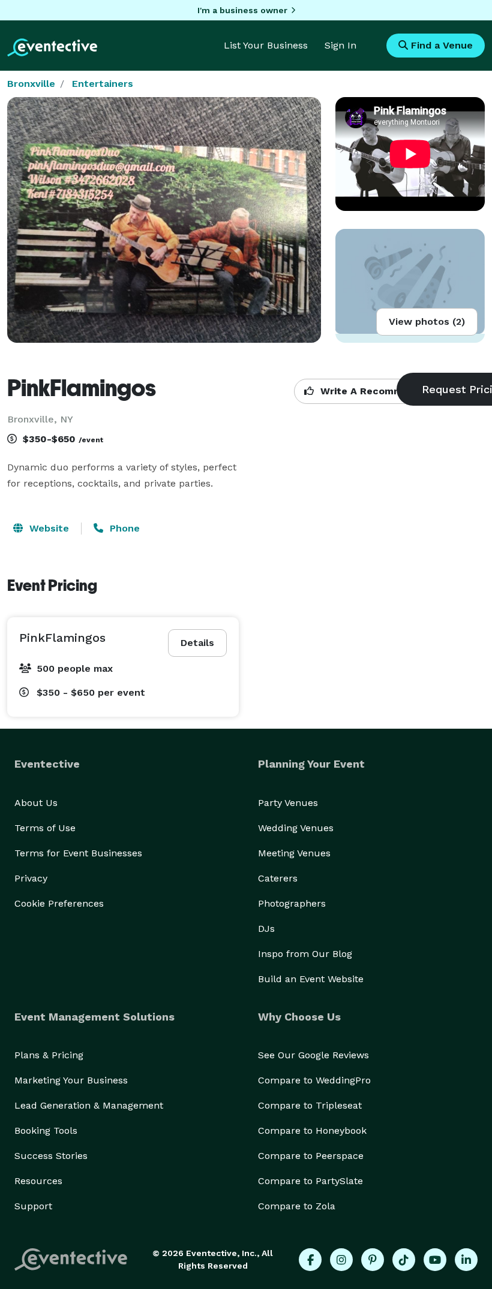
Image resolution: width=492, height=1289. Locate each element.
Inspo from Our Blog (305, 953)
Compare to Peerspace (311, 1155)
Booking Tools (45, 1130)
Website (47, 528)
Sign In (340, 45)
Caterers (278, 878)
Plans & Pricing (48, 1055)
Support (33, 1206)
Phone (123, 528)
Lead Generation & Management (88, 1105)
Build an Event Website (311, 979)
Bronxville (31, 83)
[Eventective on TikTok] (403, 1259)
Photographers (292, 903)
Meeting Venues (294, 853)
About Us (36, 802)
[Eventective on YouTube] (435, 1259)
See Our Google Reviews (313, 1055)
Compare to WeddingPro (314, 1080)
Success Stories (51, 1155)
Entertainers (102, 83)
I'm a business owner (242, 10)
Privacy (30, 878)
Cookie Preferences (59, 903)
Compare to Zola (296, 1206)
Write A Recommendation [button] (381, 391)
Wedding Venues (296, 828)
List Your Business (266, 45)
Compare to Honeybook (312, 1130)
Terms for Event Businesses (78, 853)
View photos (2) (427, 321)
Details (197, 642)
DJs (266, 928)
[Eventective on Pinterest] (372, 1259)
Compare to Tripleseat (310, 1105)
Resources (38, 1181)
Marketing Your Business (71, 1080)
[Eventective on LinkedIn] (466, 1259)
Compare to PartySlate (310, 1181)
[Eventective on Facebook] (310, 1259)
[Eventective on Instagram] (341, 1259)
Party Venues (288, 802)
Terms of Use (45, 828)
